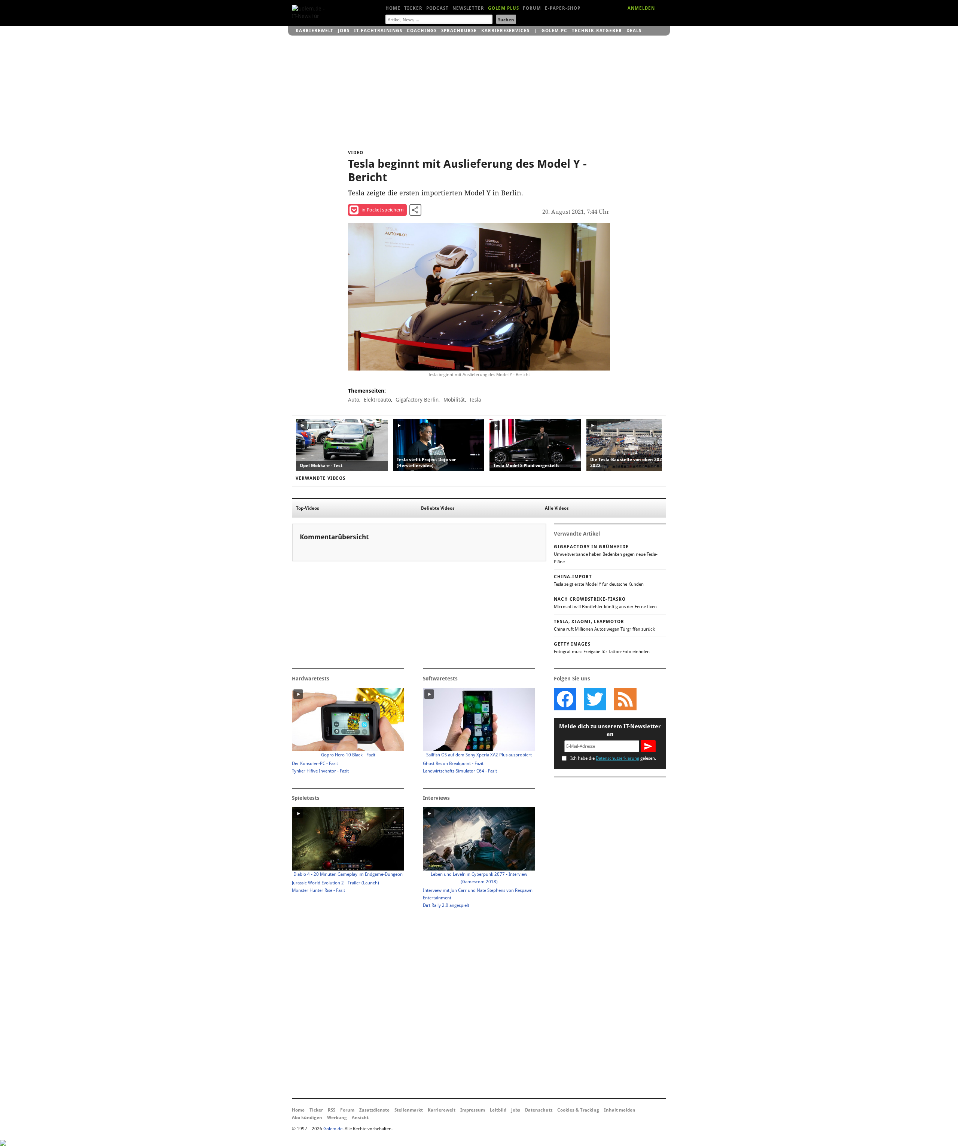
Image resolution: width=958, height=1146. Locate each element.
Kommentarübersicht (334, 537)
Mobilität (454, 400)
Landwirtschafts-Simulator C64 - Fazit (460, 771)
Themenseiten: (367, 391)
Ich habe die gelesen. (613, 758)
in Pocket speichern (382, 210)
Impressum (472, 1110)
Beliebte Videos (438, 508)
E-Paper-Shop (562, 8)
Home (392, 8)
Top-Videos (307, 508)
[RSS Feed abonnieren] (625, 699)
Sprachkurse (459, 30)
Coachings (422, 30)
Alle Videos (557, 508)
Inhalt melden (619, 1110)
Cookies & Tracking (578, 1110)
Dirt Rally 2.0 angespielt (446, 905)
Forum (532, 8)
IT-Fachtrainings (378, 30)
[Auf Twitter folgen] (595, 699)
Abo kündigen (307, 1117)
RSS (331, 1110)
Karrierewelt (314, 30)
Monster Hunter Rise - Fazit (318, 890)
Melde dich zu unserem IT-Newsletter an (610, 730)
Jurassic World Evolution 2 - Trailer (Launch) (335, 883)
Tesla (475, 400)
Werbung (337, 1117)
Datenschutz (538, 1110)
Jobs (344, 30)
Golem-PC (554, 30)
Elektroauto (377, 400)
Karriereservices (505, 30)
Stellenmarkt (408, 1110)
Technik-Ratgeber (597, 30)
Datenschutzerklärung (617, 758)
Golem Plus (503, 8)
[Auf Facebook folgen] (565, 699)
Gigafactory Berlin (417, 400)
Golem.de (332, 1128)
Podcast (437, 8)
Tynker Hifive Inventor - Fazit (320, 771)
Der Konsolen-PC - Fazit (315, 763)
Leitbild (498, 1110)
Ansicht (360, 1117)
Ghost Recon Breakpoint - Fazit (453, 763)
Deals (633, 30)
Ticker (413, 8)
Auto (353, 400)
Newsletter (468, 8)
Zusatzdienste (374, 1110)
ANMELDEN (641, 8)
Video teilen (415, 210)
